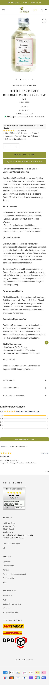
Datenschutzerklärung (12, 604)
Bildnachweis (8, 578)
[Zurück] (16, 79)
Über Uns (7, 561)
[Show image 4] (28, 79)
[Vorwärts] (32, 79)
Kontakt (6, 570)
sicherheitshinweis (13, 395)
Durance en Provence (24, 85)
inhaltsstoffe (11, 388)
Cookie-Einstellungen (11, 543)
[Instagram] (4, 547)
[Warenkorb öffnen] (46, 10)
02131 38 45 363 (17, 538)
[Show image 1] (20, 79)
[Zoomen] (44, 21)
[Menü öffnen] (3, 10)
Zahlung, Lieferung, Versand (14, 574)
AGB (4, 600)
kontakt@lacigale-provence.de (20, 535)
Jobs (4, 582)
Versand (30, 114)
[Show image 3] (25, 79)
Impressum (7, 595)
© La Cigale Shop (24, 659)
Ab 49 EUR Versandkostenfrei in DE (24, 2)
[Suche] (42, 10)
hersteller (9, 380)
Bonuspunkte (8, 565)
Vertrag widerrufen (10, 612)
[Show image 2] (23, 79)
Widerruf (6, 608)
